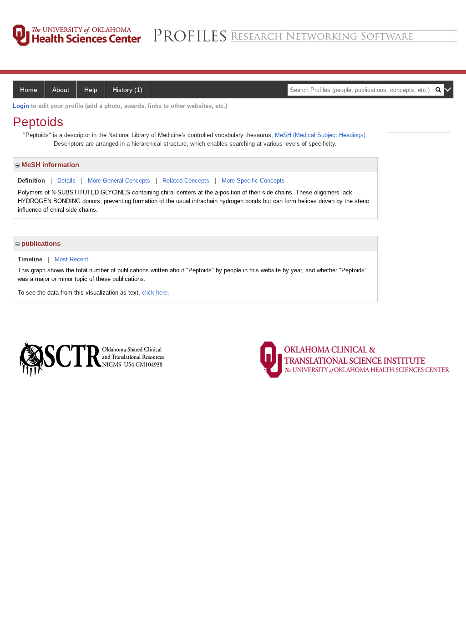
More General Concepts (119, 180)
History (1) (127, 89)
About (60, 89)
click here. (155, 292)
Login (21, 105)
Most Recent (71, 259)
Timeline (30, 259)
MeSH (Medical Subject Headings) (320, 135)
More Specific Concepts (253, 180)
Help (90, 89)
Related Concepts (185, 180)
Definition (31, 180)
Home (28, 89)
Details (66, 180)
